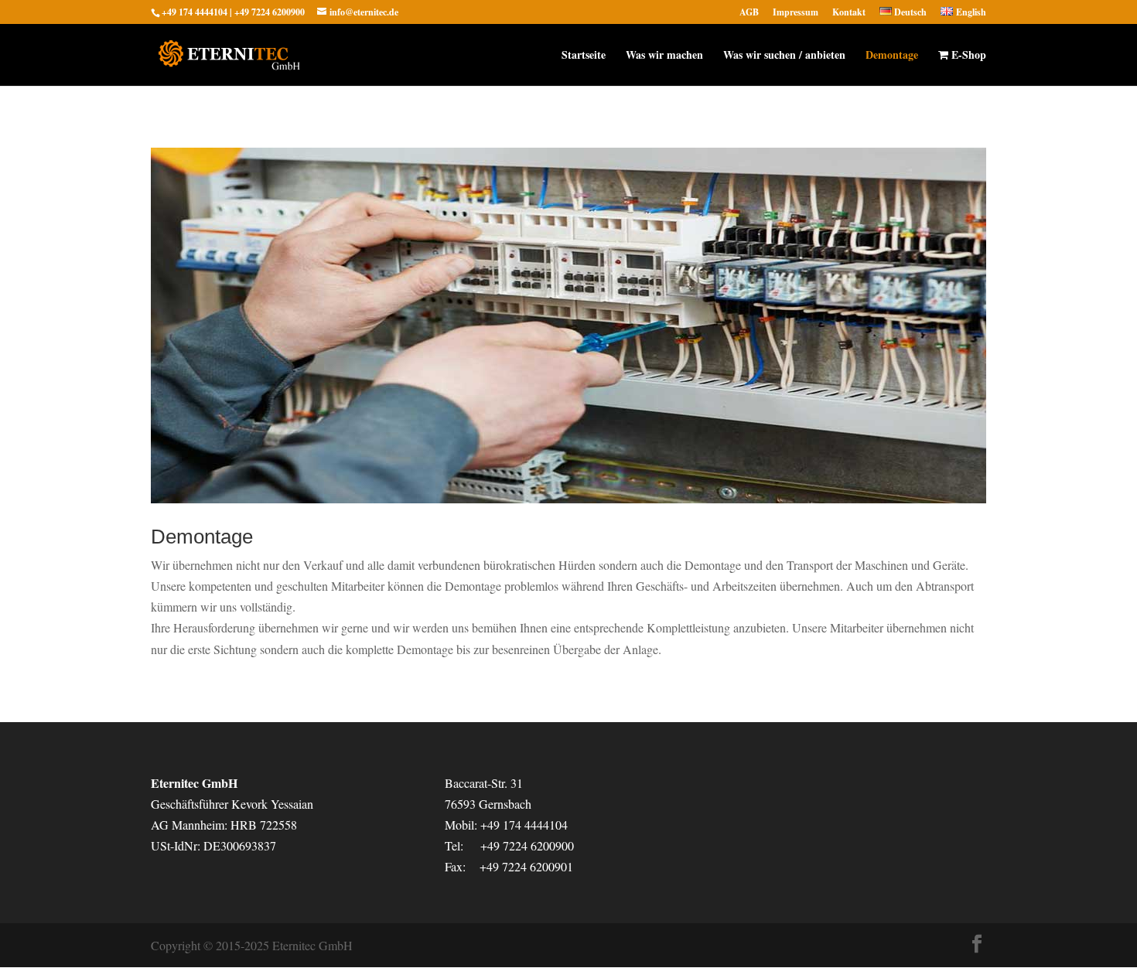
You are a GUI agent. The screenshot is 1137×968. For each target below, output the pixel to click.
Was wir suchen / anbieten (784, 56)
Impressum (795, 13)
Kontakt (849, 13)
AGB (749, 13)
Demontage (892, 56)
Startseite (584, 56)
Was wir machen (664, 56)
